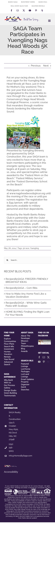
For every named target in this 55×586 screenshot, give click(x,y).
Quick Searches (25, 388)
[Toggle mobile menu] (49, 20)
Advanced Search (8, 363)
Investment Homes (9, 350)
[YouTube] (39, 362)
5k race (26, 248)
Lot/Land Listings (25, 375)
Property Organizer (25, 383)
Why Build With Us (8, 381)
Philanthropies (27, 346)
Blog (23, 348)
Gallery (7, 388)
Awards (24, 351)
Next (46, 65)
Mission (24, 341)
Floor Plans (9, 344)
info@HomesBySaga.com (20, 456)
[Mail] (44, 357)
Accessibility (11, 471)
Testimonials (10, 395)
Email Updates (27, 379)
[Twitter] (48, 357)
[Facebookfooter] (44, 341)
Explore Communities (10, 340)
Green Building (10, 393)
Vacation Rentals (8, 355)
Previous (36, 65)
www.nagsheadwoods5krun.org (27, 193)
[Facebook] (39, 357)
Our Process (9, 385)
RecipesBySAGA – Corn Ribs (21, 288)
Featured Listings (25, 365)
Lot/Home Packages (25, 370)
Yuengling (34, 248)
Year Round (9, 359)
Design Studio (10, 390)
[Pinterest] (44, 362)
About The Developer (25, 337)
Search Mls (9, 346)
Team (23, 343)
